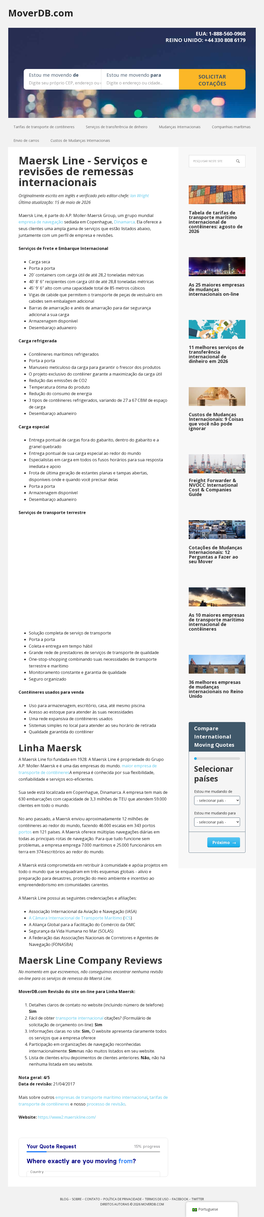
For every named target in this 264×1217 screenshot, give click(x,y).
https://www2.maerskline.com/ (67, 1117)
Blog (64, 1199)
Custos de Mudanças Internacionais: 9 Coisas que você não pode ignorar (216, 421)
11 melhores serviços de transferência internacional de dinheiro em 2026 (216, 354)
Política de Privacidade (122, 1199)
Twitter (198, 1199)
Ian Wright (139, 195)
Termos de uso (157, 1199)
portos (25, 832)
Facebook (180, 1199)
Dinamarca (124, 222)
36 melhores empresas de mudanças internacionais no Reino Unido (216, 689)
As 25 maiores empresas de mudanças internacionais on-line (216, 289)
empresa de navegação (41, 222)
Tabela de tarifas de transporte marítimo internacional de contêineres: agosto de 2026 (216, 222)
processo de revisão (106, 1104)
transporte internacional (79, 1018)
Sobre (76, 1199)
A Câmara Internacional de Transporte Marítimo (75, 918)
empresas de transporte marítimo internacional (101, 1097)
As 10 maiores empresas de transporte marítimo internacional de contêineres (216, 622)
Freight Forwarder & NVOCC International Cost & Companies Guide (213, 487)
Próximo (221, 842)
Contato (92, 1199)
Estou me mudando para (215, 813)
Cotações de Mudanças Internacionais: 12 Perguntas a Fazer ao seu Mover (215, 554)
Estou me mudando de (213, 791)
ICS (128, 918)
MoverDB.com (40, 13)
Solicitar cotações (212, 80)
